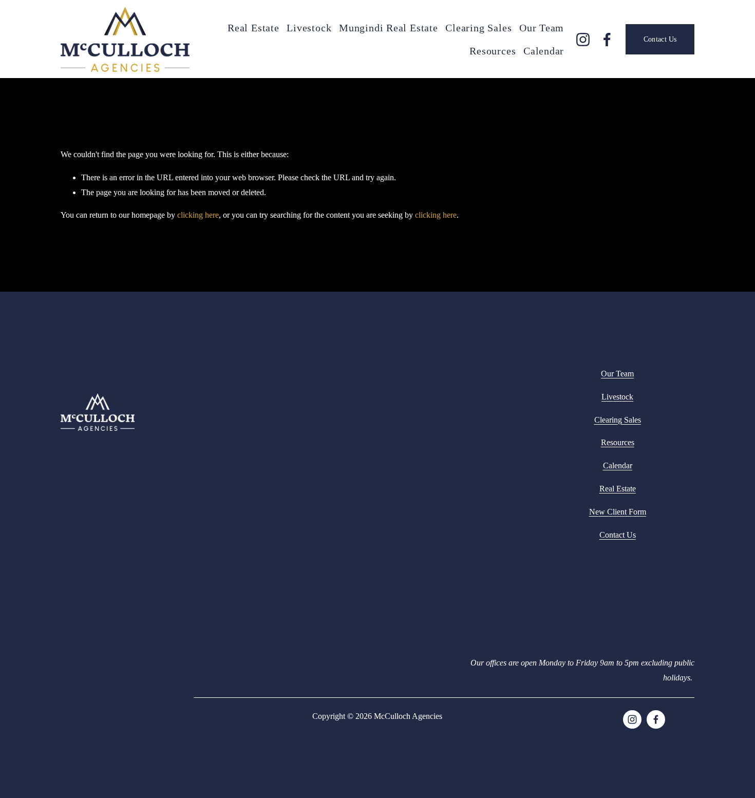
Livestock (309, 28)
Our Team (541, 28)
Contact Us (660, 39)
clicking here (198, 215)
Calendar (543, 51)
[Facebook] (607, 39)
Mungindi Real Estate (388, 28)
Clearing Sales (478, 28)
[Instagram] (583, 39)
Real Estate (253, 28)
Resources (492, 51)
